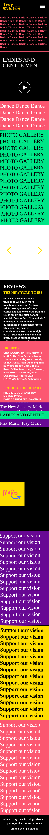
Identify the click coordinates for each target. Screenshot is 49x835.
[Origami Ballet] (12, 518)
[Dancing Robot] (36, 494)
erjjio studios (30, 828)
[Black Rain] (36, 518)
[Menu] (42, 6)
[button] (24, 87)
